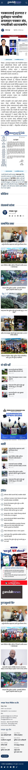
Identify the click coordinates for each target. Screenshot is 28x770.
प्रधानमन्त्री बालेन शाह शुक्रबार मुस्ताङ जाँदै (16, 393)
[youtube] (17, 216)
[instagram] (15, 216)
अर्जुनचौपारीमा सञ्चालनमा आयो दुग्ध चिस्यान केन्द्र (14, 244)
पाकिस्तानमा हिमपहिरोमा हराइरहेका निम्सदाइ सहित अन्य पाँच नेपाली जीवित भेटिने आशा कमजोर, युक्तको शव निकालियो (14, 525)
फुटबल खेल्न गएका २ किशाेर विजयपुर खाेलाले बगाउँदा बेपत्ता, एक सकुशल (15, 514)
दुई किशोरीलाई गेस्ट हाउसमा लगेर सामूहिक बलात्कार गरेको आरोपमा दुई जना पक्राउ (14, 509)
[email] (23, 216)
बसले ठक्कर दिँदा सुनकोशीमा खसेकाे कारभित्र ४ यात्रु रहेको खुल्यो (15, 535)
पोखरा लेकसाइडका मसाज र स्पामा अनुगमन (17, 378)
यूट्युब (14, 180)
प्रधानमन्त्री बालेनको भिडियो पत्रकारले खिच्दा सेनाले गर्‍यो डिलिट (16, 371)
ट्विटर (6, 180)
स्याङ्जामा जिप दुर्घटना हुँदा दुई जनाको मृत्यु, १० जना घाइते (14, 311)
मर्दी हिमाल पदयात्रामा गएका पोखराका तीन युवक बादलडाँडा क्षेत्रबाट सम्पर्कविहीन (15, 499)
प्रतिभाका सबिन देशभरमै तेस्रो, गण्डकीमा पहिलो (15, 495)
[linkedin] (20, 216)
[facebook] (9, 216)
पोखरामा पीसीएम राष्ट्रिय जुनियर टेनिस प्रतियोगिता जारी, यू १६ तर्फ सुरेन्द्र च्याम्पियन (14, 357)
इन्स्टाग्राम (10, 180)
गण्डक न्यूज (13, 211)
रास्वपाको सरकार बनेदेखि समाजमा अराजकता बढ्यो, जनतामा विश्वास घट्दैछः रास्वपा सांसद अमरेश (14, 668)
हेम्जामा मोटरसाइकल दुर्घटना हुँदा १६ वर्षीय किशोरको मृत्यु (14, 504)
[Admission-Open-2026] (14, 424)
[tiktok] (16, 767)
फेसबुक (3, 180)
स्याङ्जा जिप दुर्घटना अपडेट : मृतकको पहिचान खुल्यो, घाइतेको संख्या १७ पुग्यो (14, 289)
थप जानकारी (4, 756)
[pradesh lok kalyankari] (14, 565)
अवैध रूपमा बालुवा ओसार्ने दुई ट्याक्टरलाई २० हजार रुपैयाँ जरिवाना (14, 334)
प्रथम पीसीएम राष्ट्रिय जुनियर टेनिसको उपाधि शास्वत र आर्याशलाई (14, 266)
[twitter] (12, 216)
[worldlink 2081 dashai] (14, 59)
